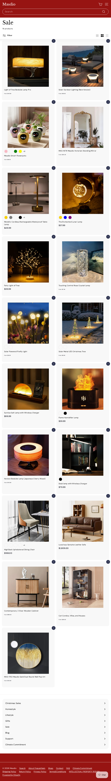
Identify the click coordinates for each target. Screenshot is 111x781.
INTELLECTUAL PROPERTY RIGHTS (84, 771)
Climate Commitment (82, 768)
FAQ (68, 768)
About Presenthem (36, 768)
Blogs (50, 768)
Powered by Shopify (11, 775)
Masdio (8, 4)
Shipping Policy (9, 771)
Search (22, 768)
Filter (9, 35)
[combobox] (55, 12)
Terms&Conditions (57, 771)
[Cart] (100, 4)
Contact (59, 768)
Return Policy (25, 771)
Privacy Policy (40, 771)
